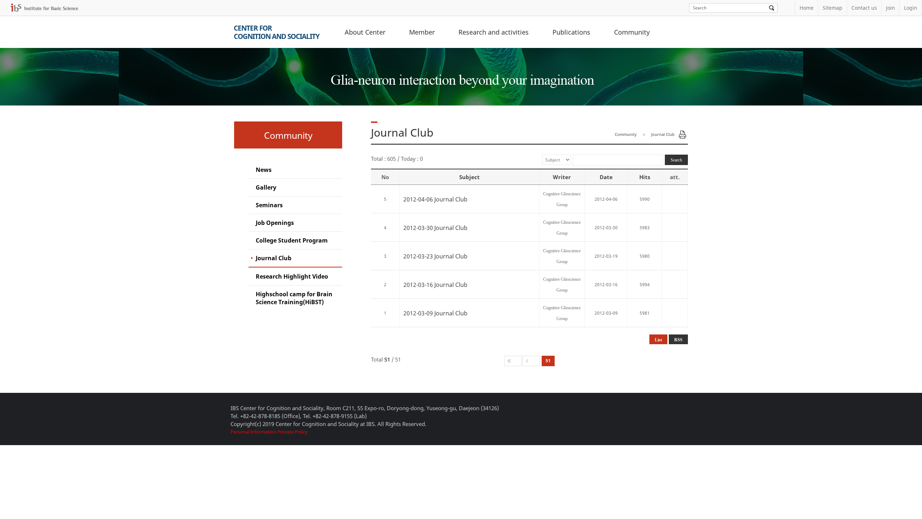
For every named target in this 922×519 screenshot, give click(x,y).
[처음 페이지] (513, 361)
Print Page (682, 134)
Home (807, 7)
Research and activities (493, 32)
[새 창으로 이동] (44, 7)
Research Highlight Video (292, 276)
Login (910, 7)
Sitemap (832, 7)
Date (606, 177)
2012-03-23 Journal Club (435, 256)
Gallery (266, 187)
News (264, 170)
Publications (571, 32)
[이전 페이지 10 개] (531, 361)
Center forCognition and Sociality (276, 32)
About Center (365, 32)
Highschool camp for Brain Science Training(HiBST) (294, 298)
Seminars (269, 205)
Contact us (864, 7)
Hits (644, 177)
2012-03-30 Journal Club (435, 228)
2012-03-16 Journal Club (435, 285)
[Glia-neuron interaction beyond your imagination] (461, 73)
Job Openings (275, 223)
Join (890, 7)
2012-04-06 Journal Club (435, 199)
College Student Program (292, 240)
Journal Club (273, 258)
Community (632, 32)
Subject (469, 177)
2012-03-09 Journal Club (435, 313)
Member (422, 32)
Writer (562, 177)
